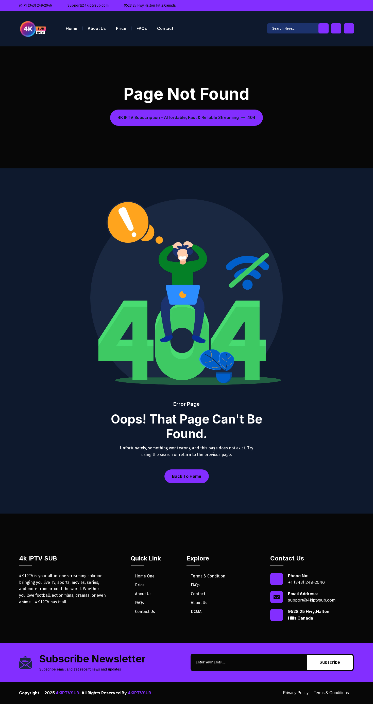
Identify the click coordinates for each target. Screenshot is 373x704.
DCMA (196, 611)
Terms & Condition (208, 576)
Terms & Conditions (331, 693)
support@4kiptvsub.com (311, 600)
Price (121, 28)
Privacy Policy (296, 693)
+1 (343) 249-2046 (306, 582)
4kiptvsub (67, 692)
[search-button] (323, 28)
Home (71, 28)
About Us (97, 28)
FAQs (142, 28)
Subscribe (329, 662)
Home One (145, 576)
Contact (165, 28)
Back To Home (186, 476)
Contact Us (145, 611)
